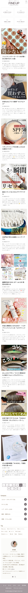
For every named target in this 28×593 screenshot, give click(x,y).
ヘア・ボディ (6, 509)
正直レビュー (5, 534)
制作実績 (24, 585)
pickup (4, 529)
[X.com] (15, 576)
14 (14, 485)
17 (24, 485)
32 (15, 488)
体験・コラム (6, 519)
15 (17, 485)
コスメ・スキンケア (8, 499)
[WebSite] (13, 576)
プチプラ (12, 531)
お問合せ (13, 569)
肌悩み (21, 534)
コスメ (14, 585)
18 (9, 488)
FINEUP (11, 591)
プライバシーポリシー (18, 588)
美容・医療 (5, 514)
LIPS (19, 585)
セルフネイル (21, 529)
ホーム (4, 585)
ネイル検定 (5, 531)
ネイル (4, 504)
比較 (12, 534)
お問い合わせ (8, 588)
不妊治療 (18, 531)
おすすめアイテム (12, 529)
